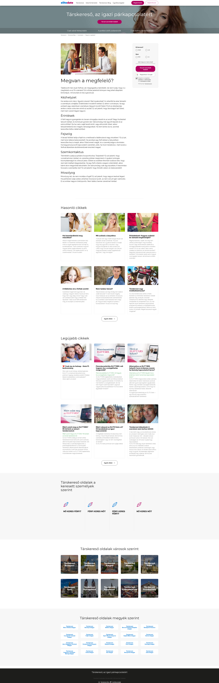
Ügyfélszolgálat (118, 3)
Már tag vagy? (145, 83)
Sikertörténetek (91, 3)
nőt (149, 50)
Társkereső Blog (105, 3)
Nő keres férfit (109, 678)
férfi (139, 57)
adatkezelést (148, 79)
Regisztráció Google (146, 74)
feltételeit (140, 79)
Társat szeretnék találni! (109, 22)
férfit (139, 50)
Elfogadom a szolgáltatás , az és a (144, 79)
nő (148, 57)
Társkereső (80, 3)
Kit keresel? (139, 47)
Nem (137, 54)
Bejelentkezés (152, 3)
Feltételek (123, 678)
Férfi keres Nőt (116, 678)
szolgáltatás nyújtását (145, 81)
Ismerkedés (80, 35)
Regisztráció (138, 3)
